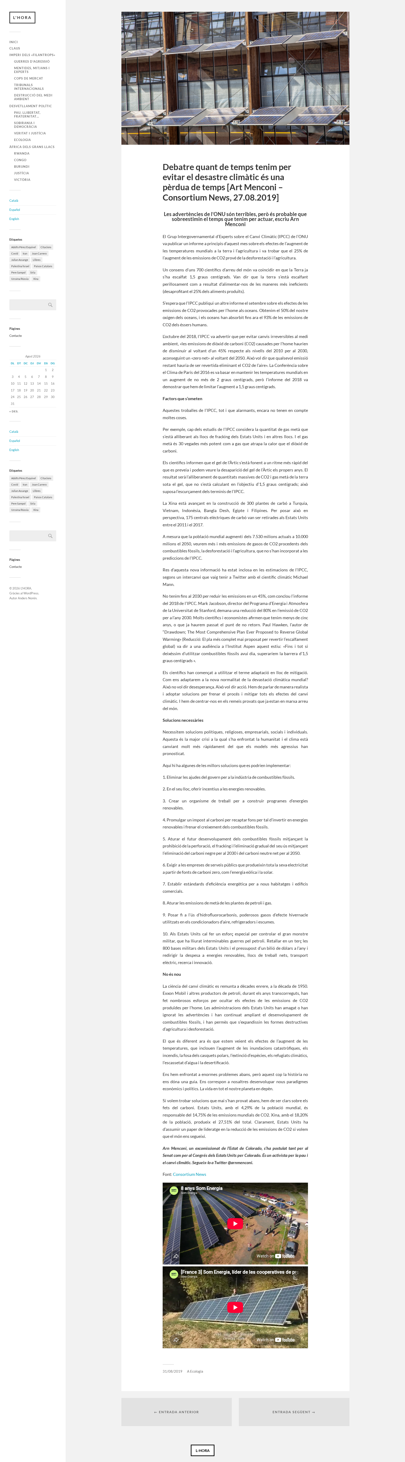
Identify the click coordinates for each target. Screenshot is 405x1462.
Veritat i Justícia (30, 133)
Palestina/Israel (20, 266)
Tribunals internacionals (29, 87)
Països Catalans (43, 266)
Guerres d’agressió (32, 61)
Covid (14, 253)
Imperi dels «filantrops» (32, 55)
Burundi (22, 166)
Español (14, 210)
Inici (13, 42)
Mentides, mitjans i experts (32, 70)
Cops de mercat (28, 78)
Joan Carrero (39, 253)
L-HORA (203, 1450)
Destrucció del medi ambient (33, 97)
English (14, 219)
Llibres (37, 259)
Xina (35, 278)
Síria (32, 272)
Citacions (46, 247)
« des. (14, 411)
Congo (20, 160)
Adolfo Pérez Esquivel (23, 247)
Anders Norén (27, 598)
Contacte (15, 336)
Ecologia (22, 140)
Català (13, 200)
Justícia (21, 173)
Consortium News (189, 1174)
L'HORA (22, 17)
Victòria (22, 180)
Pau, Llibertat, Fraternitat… (27, 114)
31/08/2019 (172, 1371)
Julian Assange (19, 259)
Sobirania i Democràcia (25, 125)
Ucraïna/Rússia (20, 278)
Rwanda (22, 153)
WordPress (30, 593)
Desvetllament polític (30, 106)
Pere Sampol (18, 272)
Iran (25, 253)
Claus (14, 48)
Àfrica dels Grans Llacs (32, 147)
